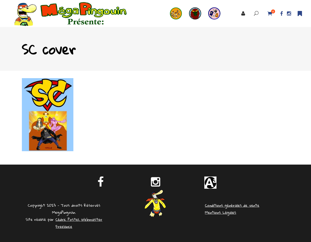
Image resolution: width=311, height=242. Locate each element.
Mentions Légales (220, 212)
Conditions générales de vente (232, 205)
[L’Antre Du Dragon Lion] (198, 13)
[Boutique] (217, 13)
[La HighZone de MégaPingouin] (179, 13)
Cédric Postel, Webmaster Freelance (78, 223)
